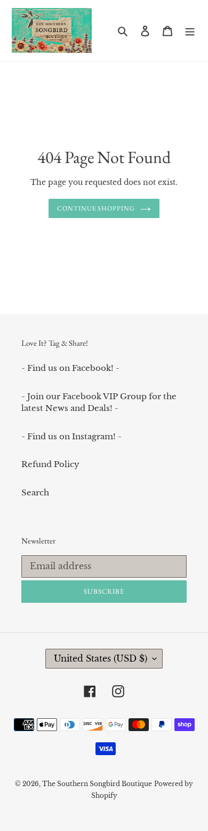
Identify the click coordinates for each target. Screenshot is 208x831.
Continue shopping (96, 208)
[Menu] (190, 30)
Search (35, 492)
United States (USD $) (100, 658)
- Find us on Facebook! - (70, 368)
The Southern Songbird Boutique (97, 784)
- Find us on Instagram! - (71, 436)
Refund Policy (50, 464)
